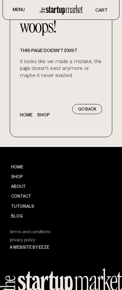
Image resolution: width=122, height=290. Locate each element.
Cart (101, 10)
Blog (17, 216)
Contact (21, 196)
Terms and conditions (30, 231)
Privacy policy (22, 239)
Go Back (87, 109)
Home (26, 114)
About (18, 186)
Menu (19, 9)
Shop (43, 114)
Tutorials (22, 206)
